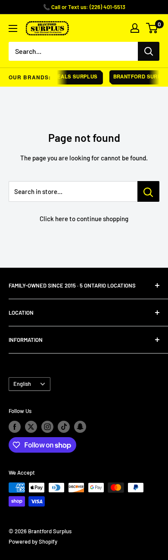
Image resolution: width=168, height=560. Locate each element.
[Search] (148, 51)
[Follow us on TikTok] (64, 427)
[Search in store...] (148, 191)
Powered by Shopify (33, 541)
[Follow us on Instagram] (47, 427)
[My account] (135, 28)
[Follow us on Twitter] (31, 427)
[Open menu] (13, 28)
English (22, 383)
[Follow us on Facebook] (15, 427)
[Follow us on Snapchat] (80, 427)
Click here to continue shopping (84, 218)
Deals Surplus (74, 76)
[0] (152, 28)
